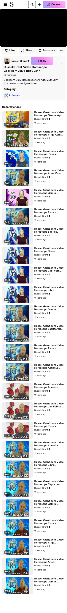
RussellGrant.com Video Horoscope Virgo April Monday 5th (49, 133)
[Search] (32, 4)
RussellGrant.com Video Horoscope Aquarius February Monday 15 (49, 366)
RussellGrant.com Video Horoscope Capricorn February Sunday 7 (49, 483)
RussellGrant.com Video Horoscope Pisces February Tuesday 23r (49, 211)
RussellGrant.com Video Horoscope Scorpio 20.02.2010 (49, 230)
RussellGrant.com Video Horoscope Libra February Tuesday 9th (49, 464)
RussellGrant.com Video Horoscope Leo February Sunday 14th (49, 405)
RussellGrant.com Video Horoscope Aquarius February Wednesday (49, 444)
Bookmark (49, 50)
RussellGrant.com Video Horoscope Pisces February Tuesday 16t (49, 347)
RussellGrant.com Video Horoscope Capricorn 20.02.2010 (49, 269)
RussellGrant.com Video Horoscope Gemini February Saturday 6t (49, 502)
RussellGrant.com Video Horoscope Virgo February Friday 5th (49, 541)
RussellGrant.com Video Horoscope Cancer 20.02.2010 (49, 250)
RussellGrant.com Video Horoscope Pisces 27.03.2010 (49, 153)
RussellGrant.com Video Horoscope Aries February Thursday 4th (49, 561)
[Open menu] (5, 4)
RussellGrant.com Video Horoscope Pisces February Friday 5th (49, 522)
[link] (16, 61)
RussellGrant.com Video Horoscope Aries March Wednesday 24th (49, 172)
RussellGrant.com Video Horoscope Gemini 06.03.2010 (49, 192)
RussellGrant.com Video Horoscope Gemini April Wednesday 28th (49, 114)
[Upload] (39, 4)
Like (12, 50)
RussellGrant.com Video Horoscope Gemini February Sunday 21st (49, 308)
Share (28, 50)
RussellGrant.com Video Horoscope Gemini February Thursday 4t (49, 580)
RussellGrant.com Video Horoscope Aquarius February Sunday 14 (49, 386)
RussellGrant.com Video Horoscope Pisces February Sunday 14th (49, 425)
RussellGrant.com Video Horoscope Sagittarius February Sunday (49, 327)
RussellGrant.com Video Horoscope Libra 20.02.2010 (49, 289)
